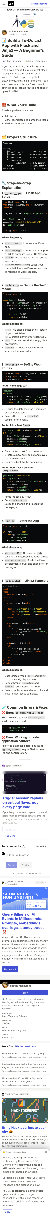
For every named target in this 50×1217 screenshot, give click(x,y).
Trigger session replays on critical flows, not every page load (22, 802)
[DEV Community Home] (10, 3)
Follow (25, 992)
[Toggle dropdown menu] (46, 766)
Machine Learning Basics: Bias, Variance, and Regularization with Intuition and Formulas (24, 1067)
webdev (18, 61)
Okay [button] (7, 1212)
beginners (41, 61)
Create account (39, 3)
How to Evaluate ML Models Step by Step (24, 1055)
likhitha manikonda (18, 31)
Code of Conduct (17, 873)
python (7, 61)
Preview (26, 865)
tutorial (29, 61)
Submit (11, 865)
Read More (9, 835)
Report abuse (35, 873)
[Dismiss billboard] (46, 1152)
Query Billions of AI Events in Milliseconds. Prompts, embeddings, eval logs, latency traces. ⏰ (23, 923)
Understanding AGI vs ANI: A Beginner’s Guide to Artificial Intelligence (24, 1081)
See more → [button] (10, 969)
